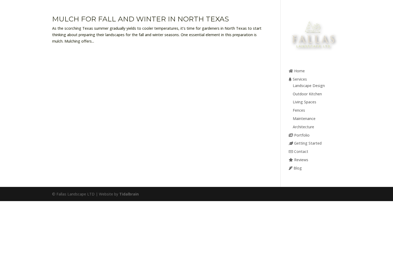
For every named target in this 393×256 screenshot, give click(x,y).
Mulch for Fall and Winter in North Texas (140, 19)
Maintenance (304, 118)
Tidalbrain (129, 194)
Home (299, 70)
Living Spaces (304, 101)
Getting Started (307, 143)
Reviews (300, 159)
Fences (299, 110)
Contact (300, 151)
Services (299, 79)
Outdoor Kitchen (307, 93)
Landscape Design (309, 85)
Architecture (303, 126)
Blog (297, 168)
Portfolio (301, 135)
